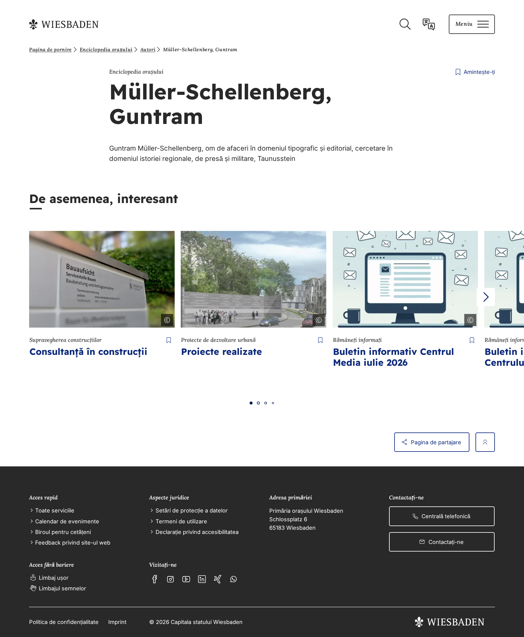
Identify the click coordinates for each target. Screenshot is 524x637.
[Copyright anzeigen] (166, 319)
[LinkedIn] (201, 579)
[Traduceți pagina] (428, 24)
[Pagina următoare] (486, 297)
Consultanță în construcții (88, 351)
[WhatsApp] (233, 579)
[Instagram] (170, 579)
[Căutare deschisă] (404, 24)
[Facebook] (154, 579)
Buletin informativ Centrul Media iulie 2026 (393, 357)
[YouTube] (186, 579)
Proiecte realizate (221, 351)
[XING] (217, 579)
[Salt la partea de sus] (485, 442)
